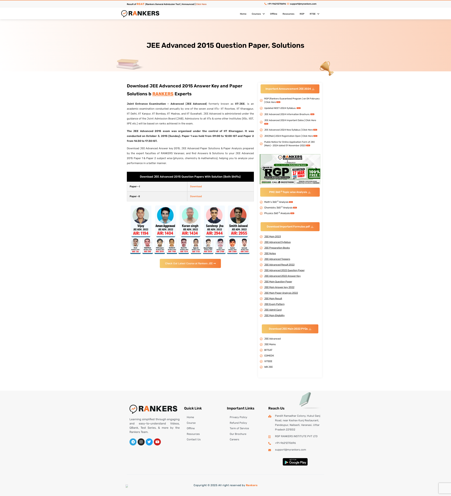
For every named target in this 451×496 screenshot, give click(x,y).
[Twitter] (149, 441)
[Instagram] (141, 441)
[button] (290, 88)
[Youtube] (157, 441)
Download (196, 186)
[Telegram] (133, 441)
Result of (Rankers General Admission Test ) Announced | (166, 4)
